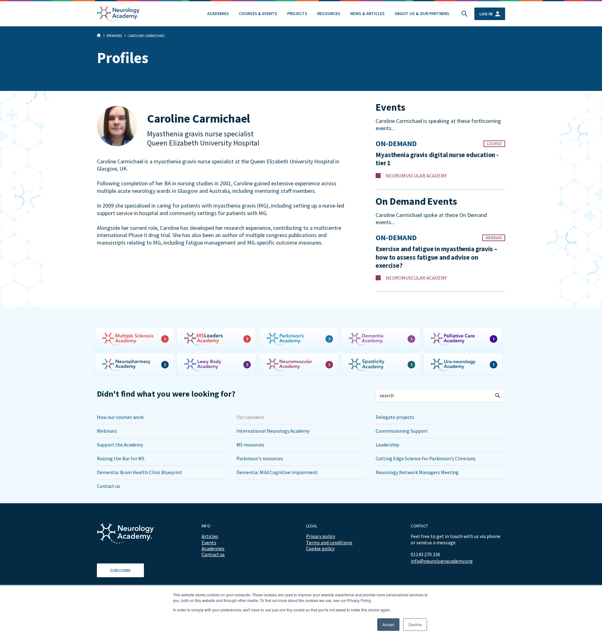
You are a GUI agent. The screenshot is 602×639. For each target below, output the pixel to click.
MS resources (250, 444)
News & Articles (367, 13)
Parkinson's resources (259, 458)
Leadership (387, 444)
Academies (218, 13)
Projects (297, 13)
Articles (210, 536)
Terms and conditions (329, 542)
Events (209, 542)
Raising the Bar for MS (121, 458)
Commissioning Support (402, 431)
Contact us (108, 486)
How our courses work (120, 417)
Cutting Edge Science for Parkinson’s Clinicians (426, 458)
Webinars (107, 431)
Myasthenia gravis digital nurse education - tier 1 (437, 159)
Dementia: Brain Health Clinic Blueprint (139, 472)
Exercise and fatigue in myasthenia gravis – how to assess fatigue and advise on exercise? (436, 257)
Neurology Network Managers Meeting (417, 472)
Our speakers (250, 417)
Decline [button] (415, 624)
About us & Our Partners (422, 13)
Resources (328, 13)
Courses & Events (258, 13)
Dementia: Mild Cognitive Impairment (277, 472)
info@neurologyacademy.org (442, 561)
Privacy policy (320, 536)
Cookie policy (320, 548)
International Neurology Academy (272, 431)
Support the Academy (120, 444)
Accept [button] (388, 624)
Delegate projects (395, 417)
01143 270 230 (425, 554)
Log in (486, 14)
